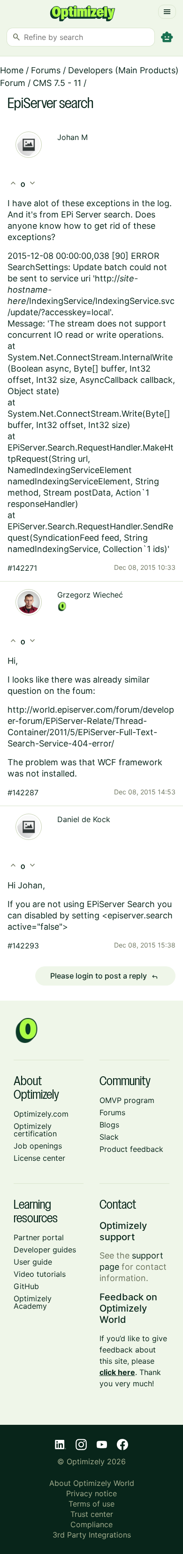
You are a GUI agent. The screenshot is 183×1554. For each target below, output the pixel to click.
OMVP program (126, 1100)
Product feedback (131, 1149)
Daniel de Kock (83, 819)
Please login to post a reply (104, 976)
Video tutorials (40, 1274)
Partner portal (39, 1237)
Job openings (38, 1145)
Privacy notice (91, 1493)
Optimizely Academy (33, 1302)
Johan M (72, 137)
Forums (46, 70)
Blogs (109, 1124)
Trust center (91, 1514)
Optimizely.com (41, 1114)
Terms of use (91, 1503)
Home (11, 70)
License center (39, 1158)
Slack (109, 1137)
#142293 (23, 945)
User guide (33, 1262)
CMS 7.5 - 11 (57, 83)
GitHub (26, 1286)
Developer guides (45, 1249)
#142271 (22, 568)
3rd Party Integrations (92, 1534)
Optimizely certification (35, 1129)
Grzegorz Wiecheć (90, 594)
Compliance (91, 1524)
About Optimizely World (91, 1483)
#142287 (23, 792)
